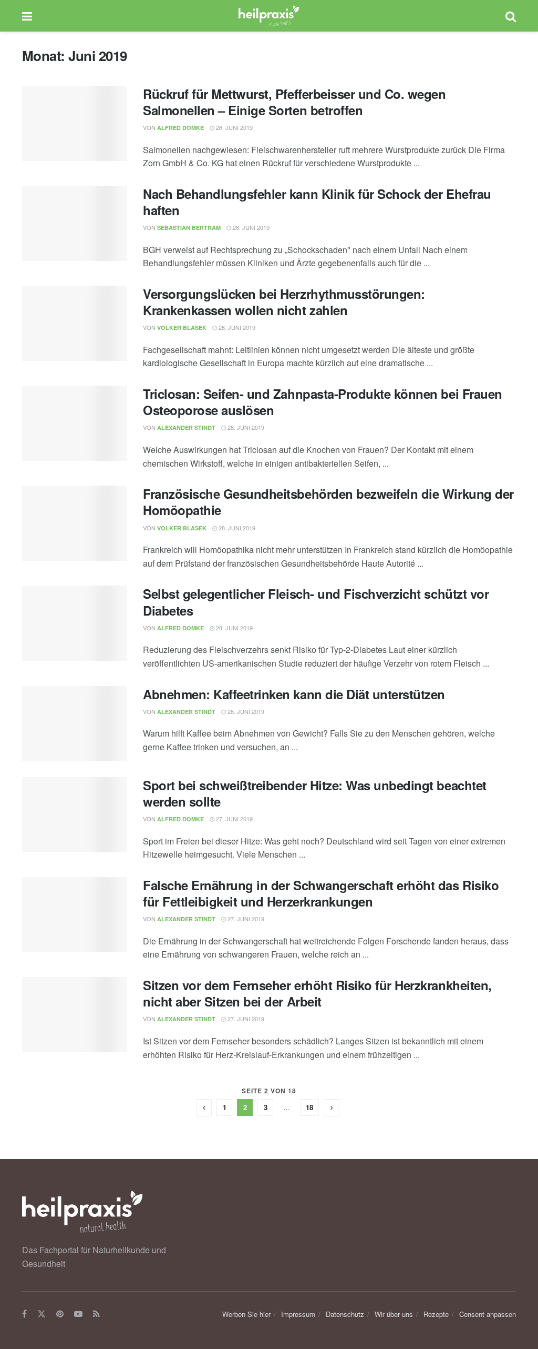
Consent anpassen (487, 1314)
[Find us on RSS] (96, 1314)
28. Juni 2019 (233, 127)
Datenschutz (345, 1314)
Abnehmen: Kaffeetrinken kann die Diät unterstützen (294, 694)
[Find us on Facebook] (24, 1314)
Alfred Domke (180, 128)
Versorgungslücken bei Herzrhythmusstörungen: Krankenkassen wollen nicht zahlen (284, 302)
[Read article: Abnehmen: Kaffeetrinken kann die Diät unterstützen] (74, 723)
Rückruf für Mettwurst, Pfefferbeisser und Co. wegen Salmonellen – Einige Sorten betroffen (294, 102)
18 (309, 1107)
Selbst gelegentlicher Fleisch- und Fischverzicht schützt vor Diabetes (316, 602)
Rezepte (436, 1314)
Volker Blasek (181, 327)
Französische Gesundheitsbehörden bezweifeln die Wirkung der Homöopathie (328, 502)
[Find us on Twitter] (41, 1314)
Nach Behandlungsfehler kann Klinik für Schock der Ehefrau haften (317, 202)
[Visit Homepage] (269, 15)
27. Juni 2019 (233, 818)
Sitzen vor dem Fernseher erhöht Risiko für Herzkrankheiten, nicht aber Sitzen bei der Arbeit (317, 993)
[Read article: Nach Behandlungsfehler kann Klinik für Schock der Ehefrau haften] (74, 223)
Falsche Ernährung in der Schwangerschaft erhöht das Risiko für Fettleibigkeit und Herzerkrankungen (321, 893)
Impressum (298, 1314)
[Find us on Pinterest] (60, 1314)
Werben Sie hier (246, 1314)
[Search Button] (510, 16)
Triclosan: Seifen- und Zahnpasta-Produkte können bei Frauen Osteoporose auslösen (322, 402)
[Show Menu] (27, 16)
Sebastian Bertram (189, 227)
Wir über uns (394, 1314)
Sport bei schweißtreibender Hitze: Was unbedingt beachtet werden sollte (315, 793)
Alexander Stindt (186, 427)
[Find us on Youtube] (78, 1314)
